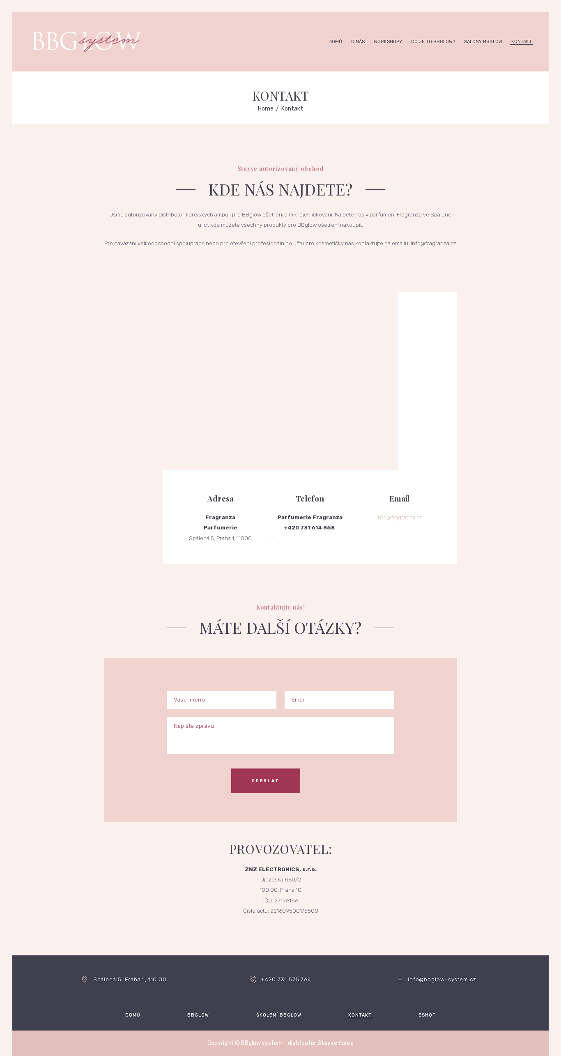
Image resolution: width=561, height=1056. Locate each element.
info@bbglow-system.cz (442, 979)
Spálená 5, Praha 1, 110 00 (130, 979)
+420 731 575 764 (286, 979)
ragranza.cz (407, 517)
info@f (385, 517)
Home (266, 108)
